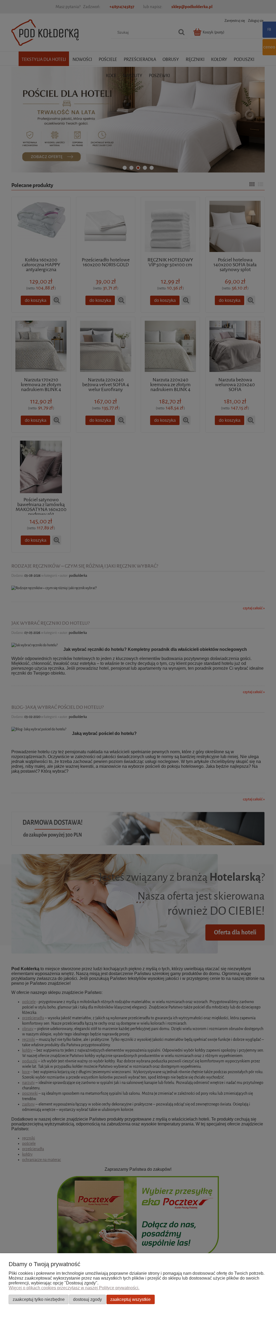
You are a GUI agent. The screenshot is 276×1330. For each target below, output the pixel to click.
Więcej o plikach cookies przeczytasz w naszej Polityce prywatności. (74, 1288)
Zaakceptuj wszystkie (130, 1299)
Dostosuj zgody (87, 1299)
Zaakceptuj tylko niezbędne (39, 1299)
